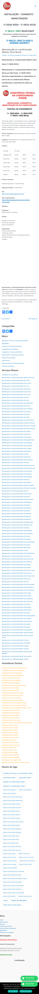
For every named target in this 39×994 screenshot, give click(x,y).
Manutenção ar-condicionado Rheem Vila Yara (15, 400)
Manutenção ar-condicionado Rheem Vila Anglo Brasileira (18, 615)
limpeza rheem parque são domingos (13, 892)
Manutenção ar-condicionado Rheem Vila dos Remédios (18, 584)
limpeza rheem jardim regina (11, 836)
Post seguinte (33, 318)
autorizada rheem (9, 777)
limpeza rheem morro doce (26, 857)
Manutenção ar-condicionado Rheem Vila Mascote (16, 508)
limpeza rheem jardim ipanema (11, 814)
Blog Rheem (5, 343)
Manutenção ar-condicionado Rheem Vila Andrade (16, 618)
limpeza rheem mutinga (9, 864)
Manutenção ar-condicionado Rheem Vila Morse (16, 496)
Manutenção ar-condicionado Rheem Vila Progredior (17, 445)
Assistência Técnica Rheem (10, 374)
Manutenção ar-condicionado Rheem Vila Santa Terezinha (19, 426)
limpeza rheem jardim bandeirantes (13, 800)
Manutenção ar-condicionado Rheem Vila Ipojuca (16, 545)
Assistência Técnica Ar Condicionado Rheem (15, 340)
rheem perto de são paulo (12, 905)
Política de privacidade (8, 357)
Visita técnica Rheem (8, 366)
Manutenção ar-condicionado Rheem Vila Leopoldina (17, 533)
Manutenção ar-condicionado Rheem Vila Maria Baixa (17, 522)
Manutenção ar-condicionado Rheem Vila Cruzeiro (16, 593)
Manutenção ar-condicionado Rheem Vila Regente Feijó (18, 440)
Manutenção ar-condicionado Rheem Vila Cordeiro (16, 595)
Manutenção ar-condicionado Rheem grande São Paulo (18, 377)
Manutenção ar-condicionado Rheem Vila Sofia (15, 417)
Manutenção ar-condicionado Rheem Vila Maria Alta (17, 525)
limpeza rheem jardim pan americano (13, 821)
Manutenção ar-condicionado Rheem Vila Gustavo (16, 556)
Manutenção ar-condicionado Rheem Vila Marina (16, 510)
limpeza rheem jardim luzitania (11, 818)
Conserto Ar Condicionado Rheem (12, 346)
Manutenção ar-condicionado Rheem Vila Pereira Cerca (18, 465)
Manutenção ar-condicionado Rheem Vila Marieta (16, 516)
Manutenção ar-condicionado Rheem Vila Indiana (16, 547)
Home (1, 920)
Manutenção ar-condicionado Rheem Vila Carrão (16, 604)
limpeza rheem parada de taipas (12, 875)
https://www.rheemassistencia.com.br (13, 194)
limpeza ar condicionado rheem (14, 786)
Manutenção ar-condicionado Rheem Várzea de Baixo (17, 632)
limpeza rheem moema (9, 857)
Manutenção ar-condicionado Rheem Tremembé (16, 643)
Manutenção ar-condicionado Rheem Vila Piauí (15, 462)
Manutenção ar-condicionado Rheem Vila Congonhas (17, 598)
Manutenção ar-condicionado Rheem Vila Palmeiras (17, 476)
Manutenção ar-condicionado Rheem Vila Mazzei (16, 505)
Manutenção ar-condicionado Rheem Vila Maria (16, 528)
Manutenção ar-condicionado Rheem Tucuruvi (15, 640)
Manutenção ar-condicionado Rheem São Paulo (16, 380)
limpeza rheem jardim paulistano (12, 829)
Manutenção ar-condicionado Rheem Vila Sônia (16, 414)
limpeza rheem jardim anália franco (13, 797)
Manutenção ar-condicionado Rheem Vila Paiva (16, 479)
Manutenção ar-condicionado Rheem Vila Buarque (16, 607)
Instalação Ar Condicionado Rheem (12, 352)
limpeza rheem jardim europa (11, 811)
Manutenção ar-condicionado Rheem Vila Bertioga (16, 610)
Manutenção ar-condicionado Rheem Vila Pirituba (16, 457)
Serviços (2, 924)
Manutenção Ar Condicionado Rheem (13, 355)
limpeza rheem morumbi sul (27, 860)
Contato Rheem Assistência (10, 349)
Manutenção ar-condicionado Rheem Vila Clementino (17, 601)
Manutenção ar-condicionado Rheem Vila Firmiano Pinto (18, 576)
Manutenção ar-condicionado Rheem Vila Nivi (15, 491)
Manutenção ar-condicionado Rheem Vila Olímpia (16, 482)
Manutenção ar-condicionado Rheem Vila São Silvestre (18, 420)
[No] (37, 988)
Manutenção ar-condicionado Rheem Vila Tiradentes (17, 408)
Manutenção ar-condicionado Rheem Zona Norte (16, 389)
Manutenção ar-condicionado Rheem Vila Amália (16, 627)
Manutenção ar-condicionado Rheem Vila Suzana (16, 411)
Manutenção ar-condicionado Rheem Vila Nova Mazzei (18, 485)
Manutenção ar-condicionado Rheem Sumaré (15, 659)
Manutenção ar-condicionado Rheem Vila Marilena (16, 513)
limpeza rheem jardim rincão (11, 839)
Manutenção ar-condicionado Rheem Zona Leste (16, 394)
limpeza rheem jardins (9, 853)
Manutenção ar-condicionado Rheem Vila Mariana (16, 519)
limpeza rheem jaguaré (25, 790)
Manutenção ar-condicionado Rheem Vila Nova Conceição (19, 488)
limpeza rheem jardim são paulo (12, 850)
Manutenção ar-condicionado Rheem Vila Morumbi (16, 494)
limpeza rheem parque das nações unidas (15, 878)
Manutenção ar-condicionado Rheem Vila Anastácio (17, 621)
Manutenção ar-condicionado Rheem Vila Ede (15, 581)
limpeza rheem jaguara (9, 790)
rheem (5, 900)
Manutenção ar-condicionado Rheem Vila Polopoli (16, 451)
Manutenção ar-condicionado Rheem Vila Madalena (17, 530)
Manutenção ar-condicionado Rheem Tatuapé (15, 646)
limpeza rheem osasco (25, 864)
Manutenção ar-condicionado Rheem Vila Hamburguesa (18, 553)
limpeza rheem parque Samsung (12, 889)
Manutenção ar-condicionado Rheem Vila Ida (15, 550)
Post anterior (5, 318)
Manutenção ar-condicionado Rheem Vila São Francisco (18, 423)
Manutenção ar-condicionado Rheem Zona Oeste (16, 391)
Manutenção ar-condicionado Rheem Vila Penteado (17, 471)
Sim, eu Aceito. (13, 991)
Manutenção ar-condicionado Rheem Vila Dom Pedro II (18, 587)
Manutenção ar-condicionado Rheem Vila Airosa (16, 613)
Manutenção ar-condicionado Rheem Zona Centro (16, 383)
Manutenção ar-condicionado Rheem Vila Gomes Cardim (18, 570)
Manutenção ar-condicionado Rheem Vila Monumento (17, 499)
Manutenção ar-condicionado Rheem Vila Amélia (16, 624)
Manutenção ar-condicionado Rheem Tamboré (15, 648)
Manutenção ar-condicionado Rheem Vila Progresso (17, 442)
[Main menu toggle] (35, 6)
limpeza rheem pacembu (10, 868)
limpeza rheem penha (9, 896)
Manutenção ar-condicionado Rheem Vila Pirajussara (17, 460)
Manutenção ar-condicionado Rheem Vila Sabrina (16, 431)
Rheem (5, 55)
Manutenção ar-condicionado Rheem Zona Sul (15, 386)
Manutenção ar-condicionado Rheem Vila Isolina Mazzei (18, 542)
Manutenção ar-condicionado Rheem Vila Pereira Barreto (18, 468)
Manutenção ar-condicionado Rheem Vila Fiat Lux (16, 579)
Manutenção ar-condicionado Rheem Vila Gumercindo (17, 559)
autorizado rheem (25, 777)
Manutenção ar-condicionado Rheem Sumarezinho (16, 656)
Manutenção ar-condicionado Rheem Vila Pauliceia (17, 474)
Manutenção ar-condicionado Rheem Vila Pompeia (16, 448)
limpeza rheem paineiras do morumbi (13, 871)
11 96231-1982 (13, 31)
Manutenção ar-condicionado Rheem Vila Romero (16, 434)
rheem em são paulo (19, 900)
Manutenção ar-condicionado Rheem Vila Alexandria (17, 630)
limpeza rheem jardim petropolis (12, 832)
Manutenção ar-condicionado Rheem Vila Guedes (16, 564)
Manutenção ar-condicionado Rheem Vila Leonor (16, 536)
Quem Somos (6, 360)
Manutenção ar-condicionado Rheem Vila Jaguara (16, 539)
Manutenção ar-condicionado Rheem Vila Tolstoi (16, 406)
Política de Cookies (25, 991)
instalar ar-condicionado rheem (14, 782)
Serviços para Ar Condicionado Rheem (13, 363)
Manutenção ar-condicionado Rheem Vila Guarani (16, 567)
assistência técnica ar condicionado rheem (18, 773)
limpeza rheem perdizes (25, 896)
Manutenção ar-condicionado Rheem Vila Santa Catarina (18, 428)
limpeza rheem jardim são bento (12, 846)
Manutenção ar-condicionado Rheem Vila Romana (16, 437)
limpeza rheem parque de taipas (12, 882)
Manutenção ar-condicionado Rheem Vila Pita (15, 454)
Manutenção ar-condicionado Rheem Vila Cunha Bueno (18, 590)
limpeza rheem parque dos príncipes (13, 885)
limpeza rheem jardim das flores (12, 807)
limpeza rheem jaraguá (9, 793)
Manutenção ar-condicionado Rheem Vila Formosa (16, 573)
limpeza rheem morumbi (10, 860)
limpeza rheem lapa (23, 853)
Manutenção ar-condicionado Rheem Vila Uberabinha (17, 403)
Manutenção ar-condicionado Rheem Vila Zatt (15, 397)
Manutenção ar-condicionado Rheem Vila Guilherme (17, 561)
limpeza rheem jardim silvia (10, 843)
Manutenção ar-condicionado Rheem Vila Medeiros (17, 502)
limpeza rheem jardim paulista (11, 825)
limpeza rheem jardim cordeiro (11, 804)
